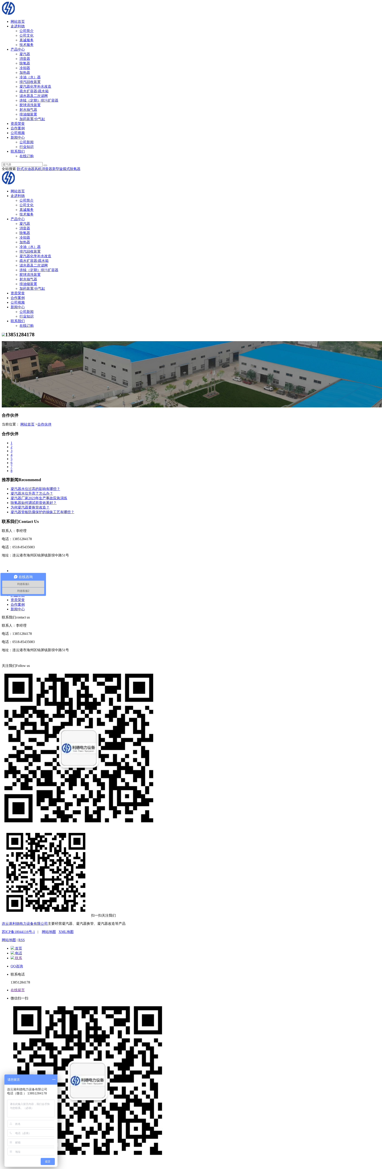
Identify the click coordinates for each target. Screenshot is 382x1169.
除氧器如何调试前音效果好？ (34, 503)
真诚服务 (26, 40)
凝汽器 (24, 54)
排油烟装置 (28, 114)
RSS (21, 940)
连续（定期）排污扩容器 (38, 100)
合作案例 (18, 128)
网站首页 (18, 21)
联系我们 (18, 151)
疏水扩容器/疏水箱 (34, 91)
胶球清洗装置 (30, 105)
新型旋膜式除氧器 (66, 169)
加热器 (24, 72)
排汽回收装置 (30, 82)
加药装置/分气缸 (32, 119)
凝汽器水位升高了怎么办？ (32, 493)
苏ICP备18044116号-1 (18, 932)
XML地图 (66, 932)
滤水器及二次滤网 (33, 96)
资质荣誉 (18, 123)
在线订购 (26, 156)
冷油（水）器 (30, 77)
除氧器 (24, 63)
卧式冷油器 (25, 169)
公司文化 (26, 35)
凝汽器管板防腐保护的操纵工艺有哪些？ (42, 512)
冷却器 (24, 68)
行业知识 (26, 147)
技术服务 (26, 45)
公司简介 (26, 31)
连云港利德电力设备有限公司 (25, 923)
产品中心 (18, 49)
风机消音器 (43, 169)
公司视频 (18, 133)
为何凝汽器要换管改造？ (30, 507)
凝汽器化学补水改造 (35, 86)
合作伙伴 (44, 424)
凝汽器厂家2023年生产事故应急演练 (39, 498)
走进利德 (18, 26)
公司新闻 (26, 142)
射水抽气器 (28, 110)
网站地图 (49, 932)
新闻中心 (18, 137)
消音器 (24, 59)
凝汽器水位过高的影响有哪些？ (35, 489)
